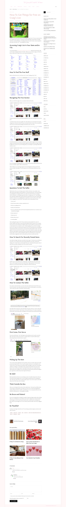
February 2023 (46, 83)
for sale (19, 412)
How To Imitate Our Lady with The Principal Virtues (49, 22)
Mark (13, 468)
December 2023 (46, 70)
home (11, 6)
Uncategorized (46, 115)
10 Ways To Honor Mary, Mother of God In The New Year (50, 19)
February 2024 (46, 66)
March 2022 (46, 100)
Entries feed (46, 123)
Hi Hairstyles (46, 36)
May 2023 (45, 79)
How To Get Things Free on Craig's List (35, 412)
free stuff (26, 412)
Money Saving (20, 6)
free (22, 412)
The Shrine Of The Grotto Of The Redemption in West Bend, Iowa (48, 25)
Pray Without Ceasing (51, 46)
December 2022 (46, 85)
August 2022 (46, 92)
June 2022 (45, 94)
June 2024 (45, 62)
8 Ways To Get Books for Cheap (17, 441)
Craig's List (15, 412)
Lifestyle (25, 6)
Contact (37, 6)
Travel (29, 6)
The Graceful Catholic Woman (33, 2)
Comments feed (46, 125)
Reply (15, 478)
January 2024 (46, 68)
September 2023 (46, 77)
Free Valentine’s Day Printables (33, 458)
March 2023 (46, 81)
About (33, 6)
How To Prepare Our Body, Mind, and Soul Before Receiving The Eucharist (50, 37)
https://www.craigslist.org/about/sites (24, 50)
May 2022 (45, 96)
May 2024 (45, 64)
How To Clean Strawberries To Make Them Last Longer (49, 28)
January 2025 (46, 55)
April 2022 (45, 98)
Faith (15, 6)
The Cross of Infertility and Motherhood (49, 30)
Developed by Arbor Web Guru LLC (51, 505)
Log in (45, 121)
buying (11, 412)
